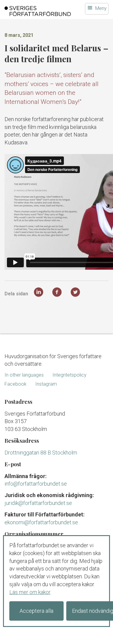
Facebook (16, 384)
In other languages (24, 375)
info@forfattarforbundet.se (36, 483)
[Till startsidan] (38, 11)
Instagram (46, 384)
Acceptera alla (36, 611)
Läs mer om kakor (29, 592)
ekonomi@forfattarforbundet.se (41, 522)
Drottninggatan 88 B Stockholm (41, 452)
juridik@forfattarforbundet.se (38, 503)
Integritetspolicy (69, 375)
